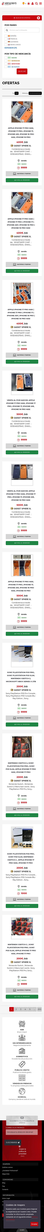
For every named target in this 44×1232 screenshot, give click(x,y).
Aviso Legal (6, 1198)
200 (39, 1009)
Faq (3, 1186)
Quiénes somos (7, 1167)
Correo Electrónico (15, 1128)
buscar (22, 71)
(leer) (22, 1156)
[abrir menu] (40, 3)
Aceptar (34, 1224)
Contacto (5, 1189)
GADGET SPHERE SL (22, 146)
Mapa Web (5, 1174)
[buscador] (36, 3)
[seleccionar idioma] (24, 3)
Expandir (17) (11, 48)
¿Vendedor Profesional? (10, 1170)
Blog (3, 1183)
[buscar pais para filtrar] (7, 30)
